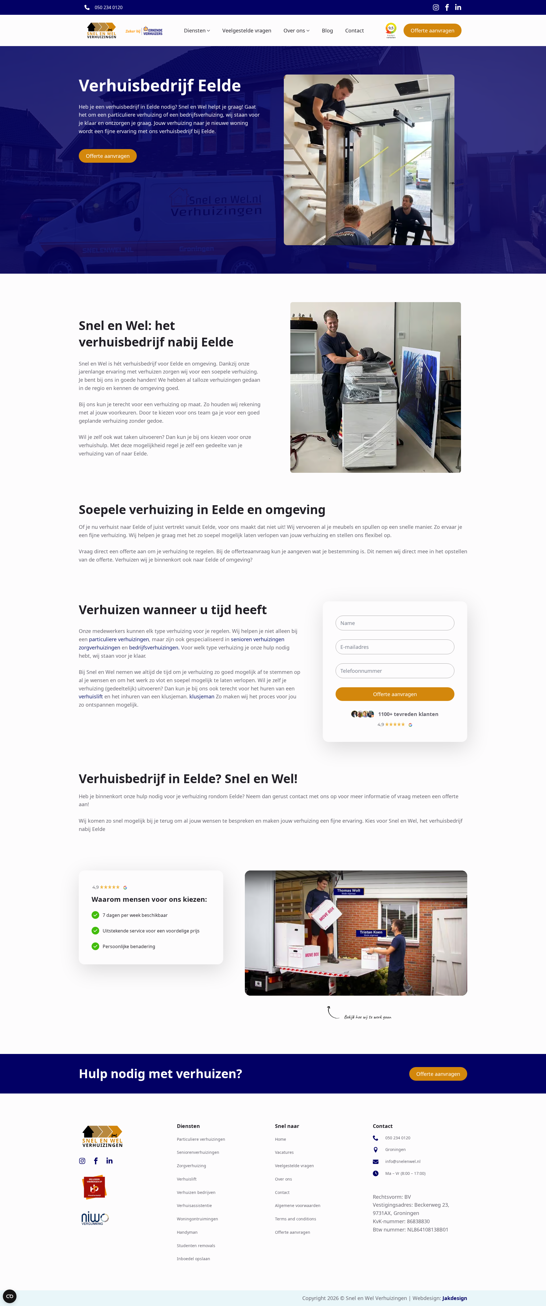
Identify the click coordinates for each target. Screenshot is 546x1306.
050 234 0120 (397, 1137)
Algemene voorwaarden (297, 1205)
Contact (354, 30)
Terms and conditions (295, 1219)
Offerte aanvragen (292, 1232)
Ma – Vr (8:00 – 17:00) (405, 1173)
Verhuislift (187, 1179)
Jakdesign (454, 1298)
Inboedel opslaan (193, 1258)
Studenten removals (196, 1245)
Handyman (187, 1232)
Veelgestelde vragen (246, 30)
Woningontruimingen (197, 1219)
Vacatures (284, 1152)
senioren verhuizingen (257, 639)
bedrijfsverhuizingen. (154, 647)
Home (280, 1139)
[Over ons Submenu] (307, 30)
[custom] (436, 7)
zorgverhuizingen (99, 647)
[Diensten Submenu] (208, 30)
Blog (327, 30)
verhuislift (91, 696)
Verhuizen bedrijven (196, 1192)
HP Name (330, 606)
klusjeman (201, 696)
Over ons (294, 30)
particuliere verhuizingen (119, 639)
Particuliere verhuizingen (201, 1139)
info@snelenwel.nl (403, 1161)
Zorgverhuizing (191, 1165)
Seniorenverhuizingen (198, 1152)
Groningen (395, 1149)
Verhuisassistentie (194, 1205)
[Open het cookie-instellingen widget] (9, 1296)
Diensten (195, 30)
